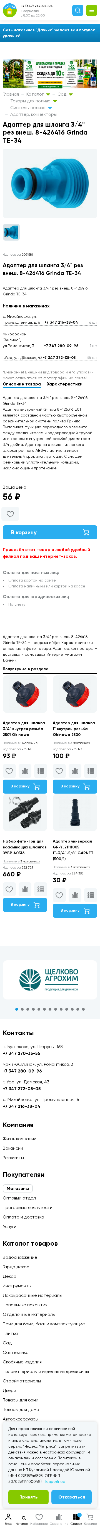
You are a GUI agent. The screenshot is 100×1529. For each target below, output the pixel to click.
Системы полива (28, 107)
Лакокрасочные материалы (32, 1295)
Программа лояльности (27, 1207)
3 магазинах (71, 743)
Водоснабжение (20, 1257)
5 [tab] (39, 1009)
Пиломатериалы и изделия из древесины (46, 1371)
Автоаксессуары (20, 1419)
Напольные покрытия (25, 1304)
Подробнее (54, 1481)
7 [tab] (50, 1009)
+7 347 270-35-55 (21, 1053)
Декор (9, 1276)
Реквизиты (13, 1157)
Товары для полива (31, 100)
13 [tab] (83, 1009)
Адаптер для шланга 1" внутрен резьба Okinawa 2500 (74, 729)
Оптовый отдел (19, 1198)
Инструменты (17, 1285)
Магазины (18, 1188)
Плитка (10, 1333)
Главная (11, 94)
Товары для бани (20, 1400)
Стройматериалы (22, 1381)
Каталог (35, 94)
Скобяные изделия (22, 1362)
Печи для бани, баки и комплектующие (44, 1323)
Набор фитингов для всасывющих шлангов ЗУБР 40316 (25, 847)
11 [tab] (72, 1009)
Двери (9, 1390)
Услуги (9, 1226)
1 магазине (20, 743)
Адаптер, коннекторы (33, 114)
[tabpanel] (50, 980)
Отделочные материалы (29, 1314)
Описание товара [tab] (22, 384)
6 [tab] (44, 1009)
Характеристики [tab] (64, 384)
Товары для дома (21, 1409)
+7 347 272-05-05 (59, 357)
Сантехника (16, 1352)
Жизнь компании (19, 1138)
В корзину (24, 532)
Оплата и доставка (23, 1217)
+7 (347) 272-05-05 (36, 6)
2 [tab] (22, 1009)
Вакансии (13, 1148)
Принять (28, 1497)
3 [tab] (27, 1009)
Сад (63, 94)
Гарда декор (16, 1266)
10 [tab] (66, 1009)
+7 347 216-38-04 (61, 322)
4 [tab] (33, 1009)
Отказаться (71, 1497)
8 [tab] (55, 1009)
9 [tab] (61, 1009)
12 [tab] (77, 1009)
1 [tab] (16, 1009)
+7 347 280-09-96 (61, 346)
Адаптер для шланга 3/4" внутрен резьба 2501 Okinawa (24, 729)
